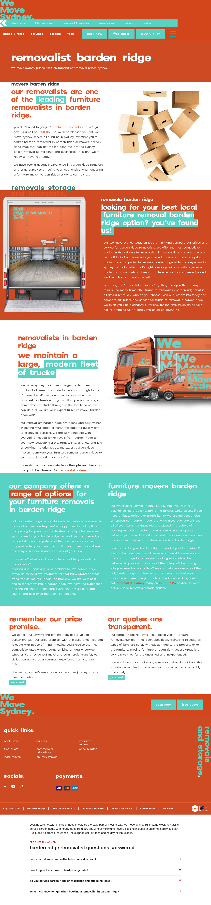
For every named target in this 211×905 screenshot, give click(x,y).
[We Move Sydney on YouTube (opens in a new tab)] (13, 786)
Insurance (168, 808)
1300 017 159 (150, 34)
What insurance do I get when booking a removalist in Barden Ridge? (74, 891)
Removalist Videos (73, 470)
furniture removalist (65, 127)
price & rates (88, 749)
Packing (147, 23)
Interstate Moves (44, 23)
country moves (46, 757)
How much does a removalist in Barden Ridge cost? (63, 859)
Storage (130, 23)
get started (17, 682)
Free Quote (11, 749)
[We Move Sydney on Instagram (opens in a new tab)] (21, 786)
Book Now (11, 741)
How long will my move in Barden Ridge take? (59, 870)
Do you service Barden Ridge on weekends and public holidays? (71, 880)
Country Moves (108, 23)
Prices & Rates (13, 34)
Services (37, 34)
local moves (12, 757)
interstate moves (85, 743)
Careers (55, 34)
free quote (121, 34)
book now (94, 34)
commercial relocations (44, 750)
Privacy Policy (147, 808)
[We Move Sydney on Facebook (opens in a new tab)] (5, 786)
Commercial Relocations (77, 23)
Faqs (70, 34)
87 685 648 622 (67, 808)
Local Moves (19, 23)
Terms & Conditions (121, 808)
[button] (174, 34)
